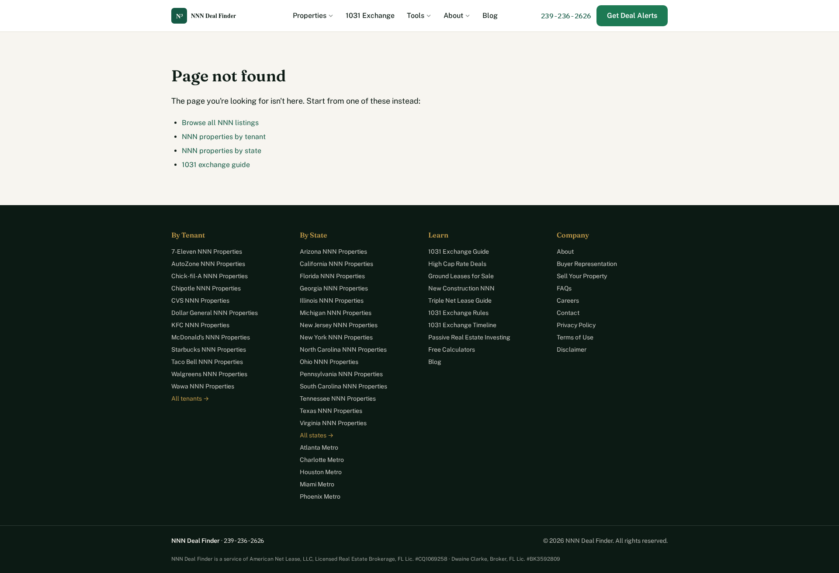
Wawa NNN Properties (202, 386)
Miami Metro (317, 484)
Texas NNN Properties (331, 410)
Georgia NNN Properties (334, 288)
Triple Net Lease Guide (460, 300)
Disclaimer (571, 349)
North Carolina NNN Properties (343, 349)
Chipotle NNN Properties (206, 288)
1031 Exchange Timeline (462, 324)
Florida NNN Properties (332, 276)
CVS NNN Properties (200, 300)
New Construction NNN (461, 288)
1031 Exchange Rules (458, 312)
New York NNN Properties (336, 337)
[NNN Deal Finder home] (210, 16)
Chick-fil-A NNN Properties (209, 276)
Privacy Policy (576, 324)
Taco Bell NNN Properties (207, 361)
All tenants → (190, 398)
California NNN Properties (336, 263)
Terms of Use (575, 337)
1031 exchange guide (216, 165)
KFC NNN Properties (200, 324)
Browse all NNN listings (220, 123)
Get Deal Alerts (632, 15)
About (453, 15)
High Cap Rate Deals (457, 263)
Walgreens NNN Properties (209, 373)
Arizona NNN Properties (333, 251)
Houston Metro (321, 471)
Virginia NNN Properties (333, 422)
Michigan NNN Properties (335, 312)
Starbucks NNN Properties (208, 349)
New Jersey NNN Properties (339, 324)
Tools (415, 15)
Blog (490, 15)
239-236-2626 (566, 15)
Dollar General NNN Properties (214, 312)
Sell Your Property (582, 276)
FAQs (564, 288)
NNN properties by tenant (224, 137)
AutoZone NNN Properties (208, 263)
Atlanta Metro (319, 447)
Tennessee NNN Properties (338, 398)
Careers (568, 300)
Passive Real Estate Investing (469, 337)
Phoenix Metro (320, 496)
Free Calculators (451, 349)
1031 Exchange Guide (458, 251)
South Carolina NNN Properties (343, 386)
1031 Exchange (370, 15)
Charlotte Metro (322, 459)
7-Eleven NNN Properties (206, 251)
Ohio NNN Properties (329, 361)
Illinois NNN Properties (332, 300)
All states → (316, 435)
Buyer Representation (587, 263)
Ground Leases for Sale (461, 276)
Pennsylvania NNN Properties (341, 373)
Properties (309, 15)
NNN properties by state (221, 151)
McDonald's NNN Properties (210, 337)
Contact (568, 312)
